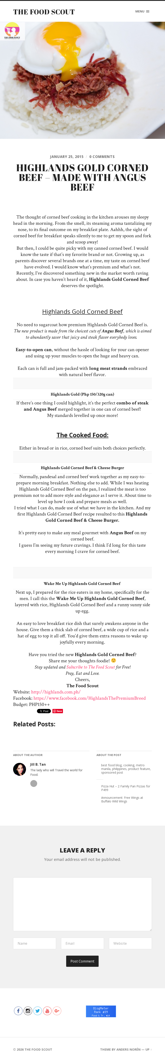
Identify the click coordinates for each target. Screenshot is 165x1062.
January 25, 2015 (67, 156)
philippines (119, 769)
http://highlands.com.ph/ (56, 692)
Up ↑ (148, 1049)
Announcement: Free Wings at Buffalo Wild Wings (122, 799)
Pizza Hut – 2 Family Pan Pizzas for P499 (125, 788)
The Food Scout (44, 11)
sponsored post (112, 772)
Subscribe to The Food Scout (90, 667)
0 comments (102, 156)
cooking (128, 765)
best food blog (111, 765)
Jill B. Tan (38, 764)
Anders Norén (128, 1049)
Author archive (33, 783)
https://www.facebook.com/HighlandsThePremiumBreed (90, 698)
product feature (139, 769)
